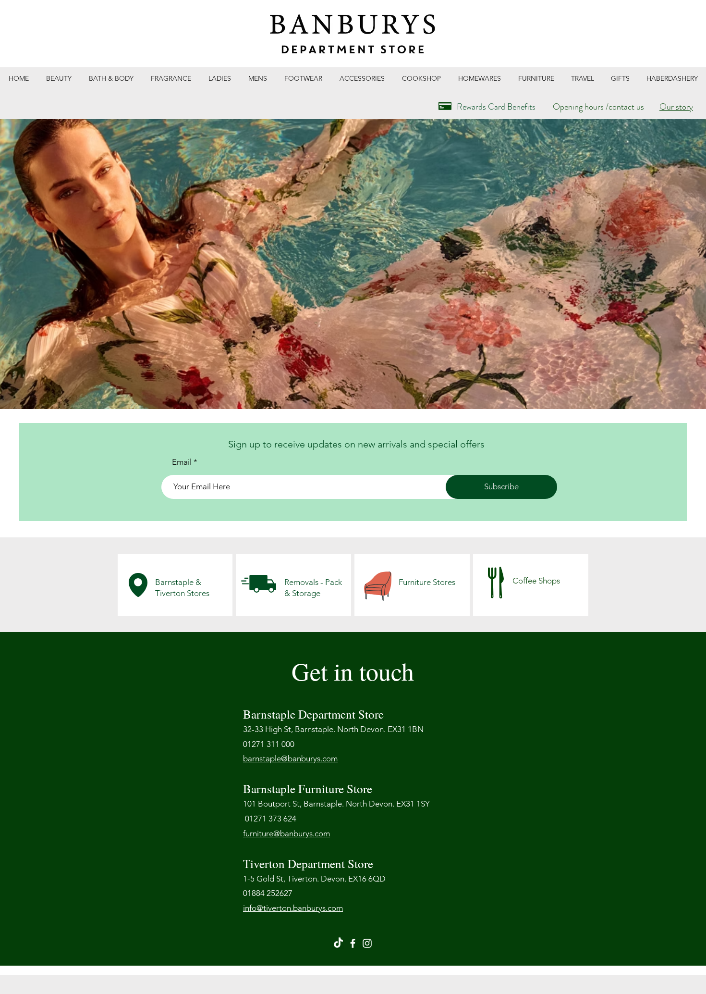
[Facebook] (353, 943)
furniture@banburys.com (286, 833)
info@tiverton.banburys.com (293, 908)
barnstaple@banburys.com (290, 758)
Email (182, 462)
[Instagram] (367, 943)
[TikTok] (338, 943)
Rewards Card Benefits (496, 106)
